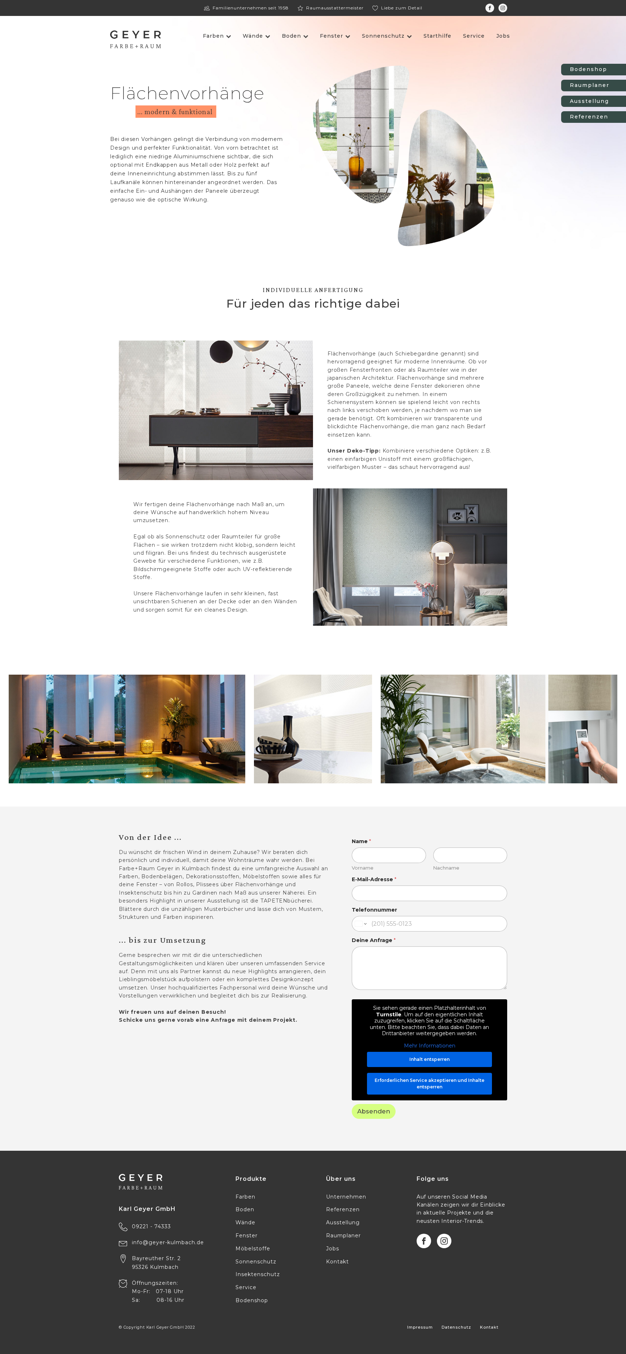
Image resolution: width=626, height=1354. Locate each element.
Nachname (446, 868)
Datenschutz (456, 1327)
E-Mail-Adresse (374, 879)
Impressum (420, 1327)
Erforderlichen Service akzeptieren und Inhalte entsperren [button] (429, 1084)
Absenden (373, 1111)
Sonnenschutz (383, 36)
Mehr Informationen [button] (429, 1046)
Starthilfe (437, 36)
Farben (213, 36)
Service (474, 36)
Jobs (503, 36)
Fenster (331, 36)
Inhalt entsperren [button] (429, 1059)
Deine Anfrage (374, 940)
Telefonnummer (374, 910)
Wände (253, 36)
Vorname (362, 868)
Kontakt (489, 1327)
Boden (291, 36)
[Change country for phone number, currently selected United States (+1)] (360, 924)
